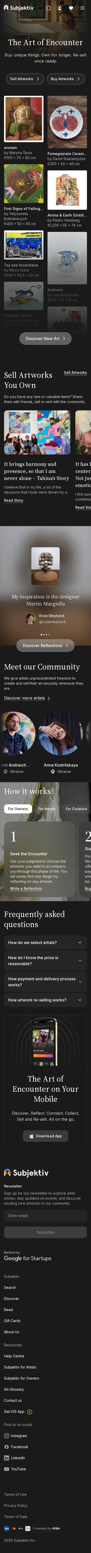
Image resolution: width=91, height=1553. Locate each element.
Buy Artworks (62, 79)
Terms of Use (15, 1494)
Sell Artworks (21, 79)
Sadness (55, 290)
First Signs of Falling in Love (23, 208)
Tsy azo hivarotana (21, 265)
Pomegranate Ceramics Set (67, 153)
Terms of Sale (15, 1516)
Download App (49, 1136)
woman (10, 147)
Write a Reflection (26, 888)
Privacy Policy (16, 1505)
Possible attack (17, 315)
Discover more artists (24, 698)
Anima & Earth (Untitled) (67, 215)
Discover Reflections (42, 645)
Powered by (43, 1528)
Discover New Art (42, 338)
